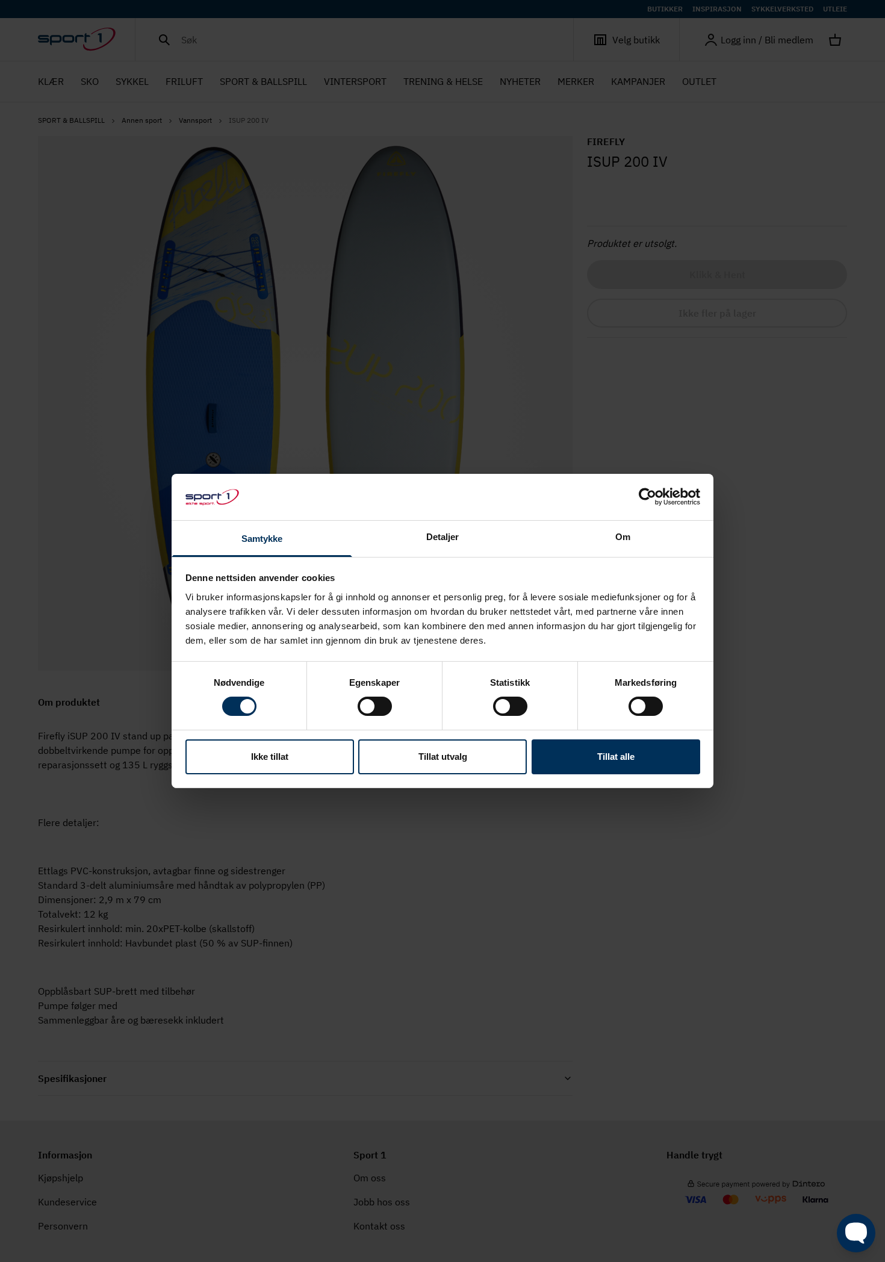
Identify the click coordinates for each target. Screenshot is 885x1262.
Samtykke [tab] (262, 538)
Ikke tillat (269, 756)
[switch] (375, 706)
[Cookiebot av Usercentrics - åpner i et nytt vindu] (647, 497)
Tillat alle (616, 756)
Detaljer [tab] (442, 537)
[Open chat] (856, 1233)
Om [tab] (622, 537)
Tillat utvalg (442, 756)
